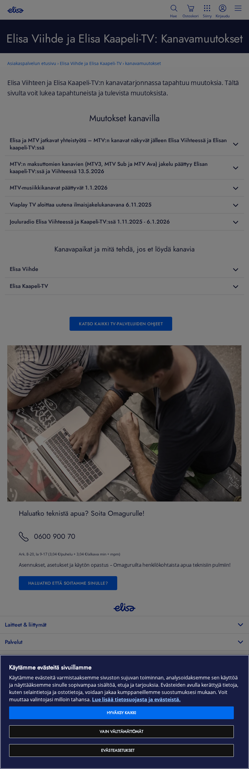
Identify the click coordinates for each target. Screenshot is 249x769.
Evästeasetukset (118, 750)
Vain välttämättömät (121, 731)
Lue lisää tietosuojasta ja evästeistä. (136, 699)
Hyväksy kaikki (121, 713)
